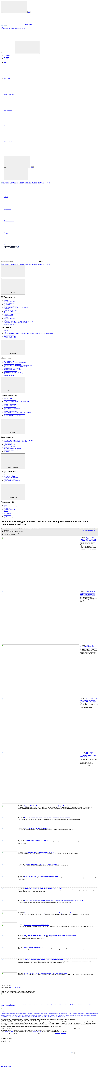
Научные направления (10, 407)
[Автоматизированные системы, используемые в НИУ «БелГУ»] (4, 25)
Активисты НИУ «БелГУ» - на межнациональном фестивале (41, 876)
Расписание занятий (9, 361)
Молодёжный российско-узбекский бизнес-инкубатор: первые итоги (43, 888)
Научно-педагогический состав (12, 313)
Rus (2, 12)
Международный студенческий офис (88, 528)
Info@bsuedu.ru (37, 1031)
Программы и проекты (10, 400)
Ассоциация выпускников (11, 450)
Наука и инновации (9, 94)
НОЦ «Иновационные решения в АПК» (14, 408)
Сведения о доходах (22, 1016)
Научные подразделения (10, 411)
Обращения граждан (9, 320)
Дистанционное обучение (10, 371)
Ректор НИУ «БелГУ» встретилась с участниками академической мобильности (89, 700)
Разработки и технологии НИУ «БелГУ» (14, 414)
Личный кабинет (28, 24)
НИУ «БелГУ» (7, 513)
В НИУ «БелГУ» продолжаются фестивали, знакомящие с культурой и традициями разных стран (87, 593)
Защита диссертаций (9, 405)
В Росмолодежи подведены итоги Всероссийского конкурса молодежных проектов (47, 817)
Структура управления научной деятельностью (16, 401)
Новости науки (8, 398)
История (6, 300)
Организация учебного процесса (12, 369)
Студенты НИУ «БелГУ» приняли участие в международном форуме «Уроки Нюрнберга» (49, 805)
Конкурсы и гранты (9, 402)
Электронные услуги (9, 318)
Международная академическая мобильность (15, 373)
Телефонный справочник (19, 1013)
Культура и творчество (10, 479)
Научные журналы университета (12, 409)
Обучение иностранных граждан (12, 372)
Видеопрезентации (9, 335)
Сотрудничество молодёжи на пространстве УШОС (38, 840)
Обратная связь (62, 1016)
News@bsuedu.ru (8, 1031)
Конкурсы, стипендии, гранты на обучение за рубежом (18, 440)
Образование (7, 78)
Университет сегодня (9, 301)
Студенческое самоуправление (12, 480)
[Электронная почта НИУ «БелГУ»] (5, 25)
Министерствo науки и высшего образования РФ (51, 1015)
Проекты (6, 511)
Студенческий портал (9, 482)
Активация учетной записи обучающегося (15, 362)
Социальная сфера (8, 475)
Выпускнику (22, 28)
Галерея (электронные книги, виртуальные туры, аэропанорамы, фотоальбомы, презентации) (28, 333)
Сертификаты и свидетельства (35, 1013)
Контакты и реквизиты (10, 324)
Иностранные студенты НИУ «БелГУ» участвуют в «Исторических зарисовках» (88, 754)
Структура (6, 308)
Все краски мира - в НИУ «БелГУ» (33, 947)
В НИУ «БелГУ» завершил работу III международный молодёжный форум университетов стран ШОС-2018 (54, 900)
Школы (6, 416)
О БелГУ (6, 62)
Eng (29, 12)
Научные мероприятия (10, 404)
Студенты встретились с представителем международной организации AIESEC (46, 959)
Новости (6, 330)
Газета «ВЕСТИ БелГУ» (10, 336)
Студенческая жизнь (9, 126)
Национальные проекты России (12, 415)
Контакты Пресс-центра (10, 337)
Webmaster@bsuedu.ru (60, 1033)
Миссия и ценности (9, 303)
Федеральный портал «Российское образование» (77, 1015)
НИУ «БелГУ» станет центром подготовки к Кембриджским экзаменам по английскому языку (50, 935)
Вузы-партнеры (8, 443)
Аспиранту (16, 28)
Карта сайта (51, 1013)
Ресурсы (6, 317)
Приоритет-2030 (8, 141)
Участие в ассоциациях (10, 444)
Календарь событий (9, 314)
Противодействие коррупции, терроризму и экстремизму (19, 321)
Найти (40, 261)
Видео (5, 332)
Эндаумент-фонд (8, 315)
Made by (6, 1066)
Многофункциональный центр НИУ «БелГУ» (16, 366)
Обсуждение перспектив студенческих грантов (37, 828)
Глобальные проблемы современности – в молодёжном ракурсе (41, 864)
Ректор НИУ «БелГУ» (9, 311)
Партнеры (6, 451)
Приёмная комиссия (10, 1005)
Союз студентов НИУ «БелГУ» (90, 530)
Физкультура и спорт (9, 476)
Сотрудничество (8, 110)
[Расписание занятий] (2, 25)
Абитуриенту (4, 28)
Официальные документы (10, 310)
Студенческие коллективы (11, 477)
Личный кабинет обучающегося (12, 364)
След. (14, 987)
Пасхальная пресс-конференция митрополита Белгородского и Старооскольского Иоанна (49, 912)
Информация (7, 515)
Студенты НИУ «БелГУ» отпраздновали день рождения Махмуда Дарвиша (88, 539)
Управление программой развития (13, 506)
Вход (2, 27)
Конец (18, 987)
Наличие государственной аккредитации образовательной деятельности (73, 1013)
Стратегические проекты (10, 509)
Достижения (7, 304)
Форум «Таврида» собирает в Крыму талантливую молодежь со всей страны (45, 973)
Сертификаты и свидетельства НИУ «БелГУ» (16, 307)
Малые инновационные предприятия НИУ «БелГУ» (17, 412)
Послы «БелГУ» (8, 447)
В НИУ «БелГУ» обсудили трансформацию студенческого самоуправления (88, 646)
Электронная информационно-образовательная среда (18, 365)
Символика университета (10, 306)
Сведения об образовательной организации (15, 322)
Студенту (10, 28)
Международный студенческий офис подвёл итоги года (39, 852)
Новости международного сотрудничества (15, 446)
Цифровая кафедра (9, 375)
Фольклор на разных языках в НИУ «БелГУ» (36, 925)
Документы (7, 508)
